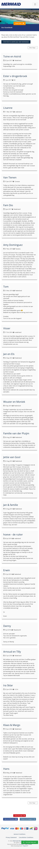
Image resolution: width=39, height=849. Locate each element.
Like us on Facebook (10, 819)
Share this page (19, 815)
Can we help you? (30, 842)
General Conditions (19, 834)
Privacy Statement (11, 837)
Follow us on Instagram (27, 819)
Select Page (33, 47)
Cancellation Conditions (26, 837)
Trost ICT (25, 846)
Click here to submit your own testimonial (16, 42)
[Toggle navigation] (35, 4)
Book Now (18, 23)
